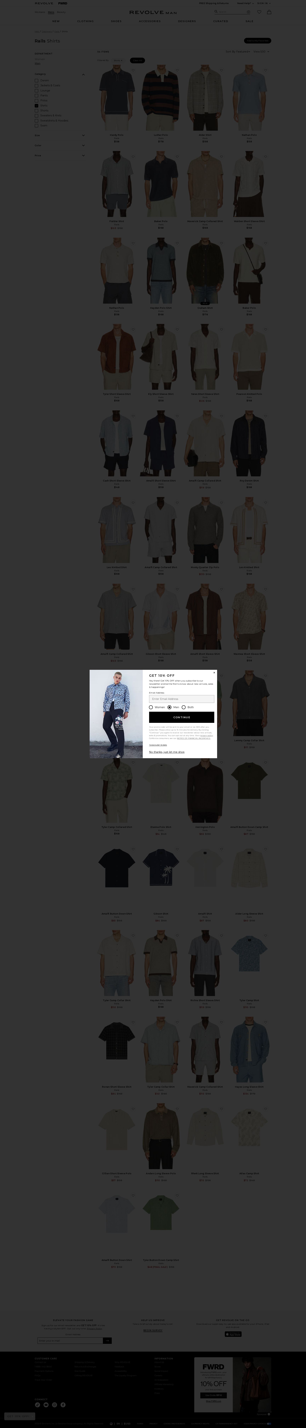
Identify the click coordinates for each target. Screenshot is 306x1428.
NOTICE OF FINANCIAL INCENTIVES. (193, 738)
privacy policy (206, 735)
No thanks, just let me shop (167, 752)
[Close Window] (214, 672)
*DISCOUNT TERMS (158, 745)
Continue (181, 717)
